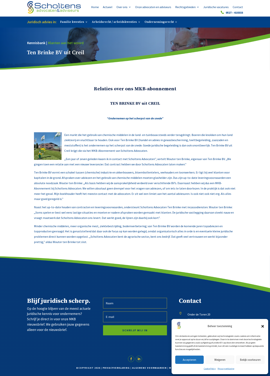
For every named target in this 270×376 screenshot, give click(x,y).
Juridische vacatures (216, 7)
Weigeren (219, 359)
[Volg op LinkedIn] (139, 359)
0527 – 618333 (234, 12)
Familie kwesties (72, 22)
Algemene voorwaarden (149, 367)
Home (95, 7)
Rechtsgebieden (185, 7)
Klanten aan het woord (66, 42)
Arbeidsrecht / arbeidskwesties (114, 22)
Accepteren (189, 359)
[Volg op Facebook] (131, 359)
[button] (262, 326)
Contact (238, 7)
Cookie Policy (210, 368)
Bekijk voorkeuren (250, 359)
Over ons (121, 7)
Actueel (107, 7)
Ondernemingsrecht (159, 22)
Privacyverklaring (226, 368)
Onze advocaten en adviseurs (153, 7)
